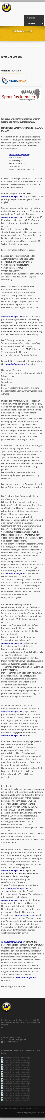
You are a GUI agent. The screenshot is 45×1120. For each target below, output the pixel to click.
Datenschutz (6, 1051)
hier (3, 1027)
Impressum (18, 1051)
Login (3, 1053)
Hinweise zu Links (32, 1051)
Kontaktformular (11, 1042)
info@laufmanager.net (17, 1039)
